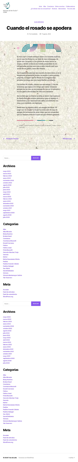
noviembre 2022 (8, 180)
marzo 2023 (7, 173)
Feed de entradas (9, 292)
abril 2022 (6, 194)
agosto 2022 (7, 185)
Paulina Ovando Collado (11, 264)
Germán (5, 254)
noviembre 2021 (8, 206)
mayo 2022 (7, 192)
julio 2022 (6, 187)
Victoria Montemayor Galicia (12, 275)
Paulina (5, 261)
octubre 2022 (7, 183)
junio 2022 (6, 189)
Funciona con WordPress (26, 457)
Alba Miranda (39, 22)
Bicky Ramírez (7, 234)
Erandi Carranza (8, 243)
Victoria (5, 273)
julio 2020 (6, 217)
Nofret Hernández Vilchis (11, 259)
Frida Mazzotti (7, 250)
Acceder (6, 289)
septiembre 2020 (9, 212)
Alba (44, 6)
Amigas (21, 125)
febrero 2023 (7, 176)
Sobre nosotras (60, 6)
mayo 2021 (6, 210)
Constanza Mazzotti (9, 241)
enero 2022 (7, 201)
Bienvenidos (62, 9)
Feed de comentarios (10, 294)
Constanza (50, 6)
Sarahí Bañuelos (8, 271)
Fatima (5, 245)
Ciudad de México (29, 125)
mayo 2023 (7, 171)
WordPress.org (8, 296)
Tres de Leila (71, 9)
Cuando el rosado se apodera (43, 125)
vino (23, 127)
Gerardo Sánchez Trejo (10, 252)
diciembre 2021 (8, 203)
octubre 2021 (7, 208)
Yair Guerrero (7, 277)
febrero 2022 (7, 199)
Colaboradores (70, 6)
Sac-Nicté (6, 268)
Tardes (54, 125)
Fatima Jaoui (7, 248)
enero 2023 (7, 178)
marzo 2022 (7, 196)
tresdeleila (34, 34)
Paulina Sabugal (8, 266)
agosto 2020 (7, 215)
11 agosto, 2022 (46, 34)
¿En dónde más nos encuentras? (41, 9)
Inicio (40, 6)
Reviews (54, 9)
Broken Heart (7, 236)
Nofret (5, 257)
